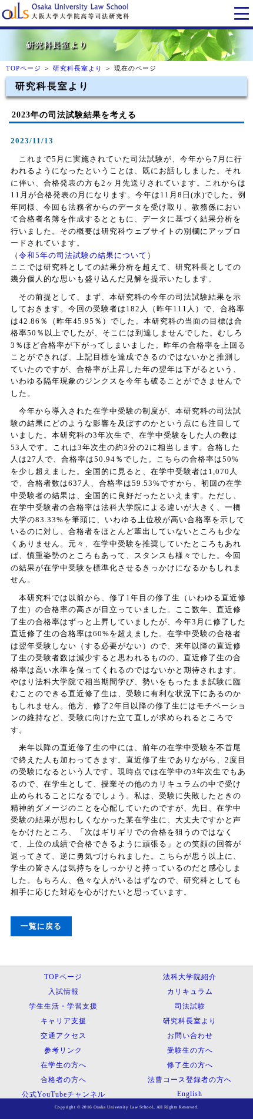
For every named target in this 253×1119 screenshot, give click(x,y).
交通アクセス (63, 1035)
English (189, 1094)
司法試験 (190, 1006)
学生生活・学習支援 (63, 1006)
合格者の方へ (63, 1080)
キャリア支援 (63, 1021)
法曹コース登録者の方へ (190, 1080)
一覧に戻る (41, 926)
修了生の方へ (190, 1065)
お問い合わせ (190, 1035)
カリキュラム (190, 991)
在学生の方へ (63, 1065)
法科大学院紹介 (190, 977)
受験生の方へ (190, 1050)
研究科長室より (77, 68)
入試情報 (63, 991)
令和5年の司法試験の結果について (83, 255)
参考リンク (63, 1050)
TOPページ (23, 68)
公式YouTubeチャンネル (63, 1094)
